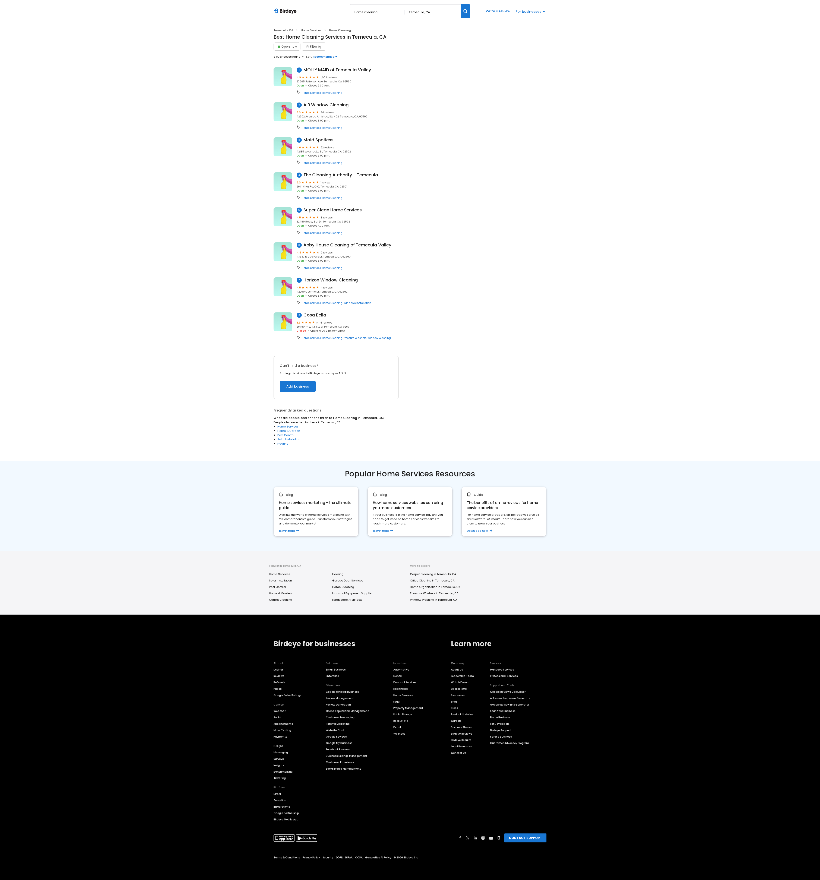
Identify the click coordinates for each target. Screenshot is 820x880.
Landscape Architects (347, 600)
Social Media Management (343, 768)
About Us (457, 669)
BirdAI (277, 794)
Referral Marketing (338, 724)
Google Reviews (336, 736)
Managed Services (502, 669)
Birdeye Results (461, 740)
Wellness (399, 733)
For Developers (500, 724)
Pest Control (285, 435)
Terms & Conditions (287, 857)
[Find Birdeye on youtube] (491, 837)
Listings (279, 669)
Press (454, 708)
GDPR (339, 857)
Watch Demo (460, 682)
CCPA (359, 857)
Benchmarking (283, 771)
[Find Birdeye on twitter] (467, 837)
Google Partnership (286, 813)
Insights (279, 765)
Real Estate (400, 721)
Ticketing (280, 778)
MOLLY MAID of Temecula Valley (337, 70)
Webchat (280, 711)
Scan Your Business (502, 711)
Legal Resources (461, 746)
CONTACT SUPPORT (525, 838)
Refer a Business (501, 736)
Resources (458, 695)
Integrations (282, 806)
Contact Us (458, 753)
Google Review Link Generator (509, 704)
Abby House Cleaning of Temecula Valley (347, 245)
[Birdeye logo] (286, 11)
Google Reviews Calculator (508, 692)
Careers (456, 721)
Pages (278, 689)
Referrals (279, 682)
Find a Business (500, 717)
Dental (397, 676)
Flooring (282, 444)
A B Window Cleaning (326, 105)
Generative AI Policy (378, 857)
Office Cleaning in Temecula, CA (432, 580)
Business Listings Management (346, 756)
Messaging (281, 752)
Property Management (408, 708)
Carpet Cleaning (280, 600)
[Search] (465, 11)
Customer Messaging (340, 717)
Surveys (279, 759)
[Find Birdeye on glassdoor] (499, 837)
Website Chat (335, 730)
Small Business (336, 669)
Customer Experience (340, 762)
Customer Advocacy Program (509, 743)
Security (327, 857)
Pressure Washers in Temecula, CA (434, 593)
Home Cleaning (332, 93)
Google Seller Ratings (288, 695)
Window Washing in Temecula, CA (433, 600)
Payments (280, 736)
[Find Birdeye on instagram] (483, 837)
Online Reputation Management (347, 711)
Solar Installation (288, 439)
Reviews (279, 676)
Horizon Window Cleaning (330, 280)
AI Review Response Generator (510, 698)
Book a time (459, 689)
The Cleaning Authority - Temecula (340, 175)
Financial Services (404, 682)
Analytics (280, 800)
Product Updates (462, 714)
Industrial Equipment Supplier (352, 593)
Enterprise (332, 676)
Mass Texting (282, 730)
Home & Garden (288, 431)
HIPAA (349, 857)
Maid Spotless (318, 140)
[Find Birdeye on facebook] (460, 837)
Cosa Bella (314, 315)
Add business (297, 386)
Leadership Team (462, 676)
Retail (397, 727)
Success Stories (461, 727)
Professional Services (504, 676)
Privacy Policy (311, 857)
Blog (454, 701)
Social (277, 717)
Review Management (340, 698)
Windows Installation (357, 303)
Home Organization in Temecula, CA (435, 587)
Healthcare (400, 689)
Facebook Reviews (338, 749)
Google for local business (342, 692)
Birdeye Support (500, 730)
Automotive (401, 669)
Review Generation (338, 704)
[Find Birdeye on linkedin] (475, 837)
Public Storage (402, 714)
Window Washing (379, 338)
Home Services (311, 30)
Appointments (283, 724)
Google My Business (339, 743)
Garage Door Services (347, 580)
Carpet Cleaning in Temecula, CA (433, 574)
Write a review (498, 11)
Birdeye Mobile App (286, 819)
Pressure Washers (355, 338)
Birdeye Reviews (461, 733)
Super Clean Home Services (332, 210)
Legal (396, 701)
